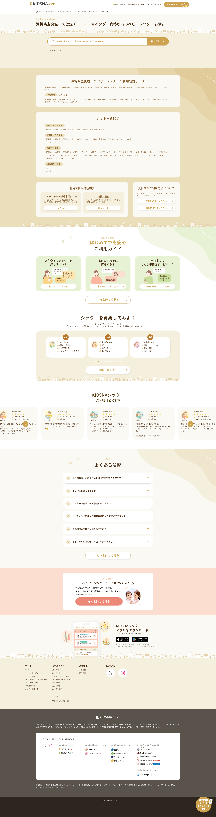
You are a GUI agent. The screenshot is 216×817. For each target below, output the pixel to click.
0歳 (85, 155)
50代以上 (50, 158)
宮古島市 (120, 139)
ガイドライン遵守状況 (128, 785)
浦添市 (72, 139)
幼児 (143, 155)
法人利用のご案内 (154, 4)
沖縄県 (101, 129)
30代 (156, 155)
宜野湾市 (57, 139)
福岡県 (48, 129)
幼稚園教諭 (66, 152)
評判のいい (60, 158)
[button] (95, 361)
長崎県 (63, 129)
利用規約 (47, 785)
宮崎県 (85, 129)
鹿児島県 (93, 129)
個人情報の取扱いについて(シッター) (64, 785)
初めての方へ (120, 4)
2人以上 (144, 152)
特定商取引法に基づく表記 (44, 787)
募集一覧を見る (108, 370)
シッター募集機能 (123, 326)
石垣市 (65, 139)
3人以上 (153, 152)
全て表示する (51, 142)
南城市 (128, 139)
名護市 (79, 139)
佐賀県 (56, 129)
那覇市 (48, 139)
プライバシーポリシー (111, 785)
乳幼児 (137, 155)
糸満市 (87, 139)
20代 (149, 155)
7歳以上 (122, 155)
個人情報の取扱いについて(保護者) (90, 785)
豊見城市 (102, 139)
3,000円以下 (76, 155)
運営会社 (39, 785)
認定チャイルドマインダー (101, 152)
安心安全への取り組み (136, 4)
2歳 (95, 155)
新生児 (130, 155)
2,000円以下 (64, 155)
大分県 (78, 129)
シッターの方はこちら (175, 4)
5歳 (110, 155)
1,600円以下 (51, 155)
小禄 (48, 168)
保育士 (58, 152)
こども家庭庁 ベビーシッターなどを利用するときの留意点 (156, 785)
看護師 (125, 152)
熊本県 (70, 129)
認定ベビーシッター (81, 152)
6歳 (115, 155)
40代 (162, 155)
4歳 (105, 155)
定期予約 (49, 152)
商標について (60, 787)
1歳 (90, 155)
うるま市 (111, 139)
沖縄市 (94, 139)
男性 (132, 152)
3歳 (100, 155)
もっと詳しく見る (108, 555)
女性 (137, 152)
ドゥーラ (117, 152)
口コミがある (72, 158)
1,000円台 (162, 152)
